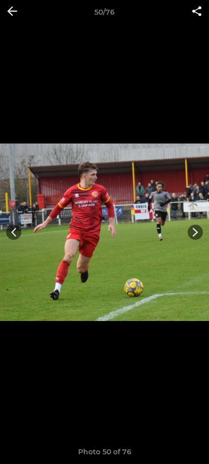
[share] (197, 12)
